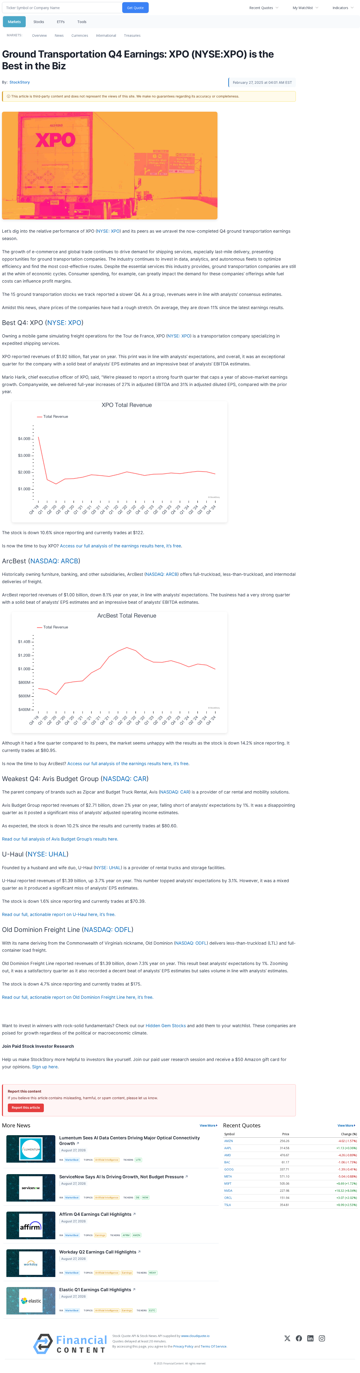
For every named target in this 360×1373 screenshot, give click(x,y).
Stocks (39, 21)
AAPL (227, 1148)
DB (137, 1197)
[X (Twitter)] (287, 1344)
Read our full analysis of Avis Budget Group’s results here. (60, 839)
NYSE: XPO (108, 231)
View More (208, 1125)
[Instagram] (322, 1344)
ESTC (152, 1310)
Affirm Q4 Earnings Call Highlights (97, 1214)
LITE (138, 1159)
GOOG (229, 1169)
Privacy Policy (183, 1346)
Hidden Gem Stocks (166, 1025)
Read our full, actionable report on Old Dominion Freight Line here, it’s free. (78, 997)
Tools (81, 21)
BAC (227, 1162)
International (106, 35)
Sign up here (45, 1066)
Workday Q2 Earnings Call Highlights (100, 1251)
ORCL (228, 1198)
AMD (227, 1155)
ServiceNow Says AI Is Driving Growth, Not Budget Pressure (123, 1176)
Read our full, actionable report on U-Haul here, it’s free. (59, 914)
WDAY (152, 1272)
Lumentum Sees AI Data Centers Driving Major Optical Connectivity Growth (129, 1140)
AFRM (126, 1235)
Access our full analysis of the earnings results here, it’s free (120, 545)
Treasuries (132, 35)
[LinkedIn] (310, 1344)
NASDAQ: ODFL (107, 929)
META (228, 1176)
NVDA (228, 1191)
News (59, 35)
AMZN (136, 1235)
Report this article (26, 1107)
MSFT (227, 1183)
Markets (14, 21)
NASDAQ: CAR (124, 779)
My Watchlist (303, 7)
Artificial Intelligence (106, 1159)
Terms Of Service (214, 1346)
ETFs (61, 21)
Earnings (100, 1235)
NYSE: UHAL (47, 854)
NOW (145, 1197)
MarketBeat (72, 1159)
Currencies (80, 35)
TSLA (227, 1205)
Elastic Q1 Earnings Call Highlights (97, 1289)
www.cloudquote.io (195, 1336)
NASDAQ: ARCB (54, 561)
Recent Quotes (261, 7)
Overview (39, 35)
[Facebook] (299, 1344)
